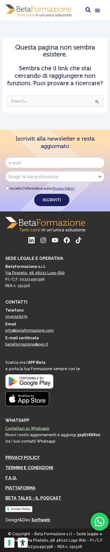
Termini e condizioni (29, 467)
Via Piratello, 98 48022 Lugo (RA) (35, 273)
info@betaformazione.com (29, 330)
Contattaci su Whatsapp (27, 428)
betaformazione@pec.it (26, 344)
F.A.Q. (11, 477)
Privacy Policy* (63, 188)
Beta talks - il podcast (33, 498)
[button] (97, 10)
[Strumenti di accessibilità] (23, 543)
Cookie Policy (20, 509)
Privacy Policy (22, 457)
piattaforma (20, 487)
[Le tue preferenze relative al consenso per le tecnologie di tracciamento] (9, 543)
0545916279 (16, 316)
